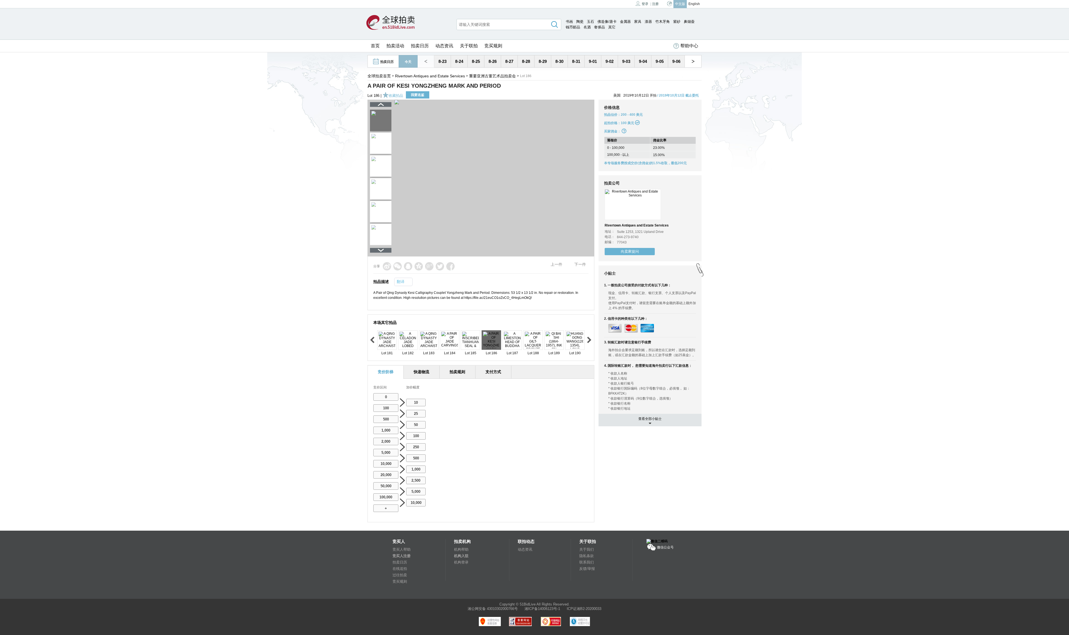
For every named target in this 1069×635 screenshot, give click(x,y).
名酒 (587, 27)
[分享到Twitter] (440, 266)
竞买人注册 (402, 556)
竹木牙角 (662, 21)
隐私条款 (586, 556)
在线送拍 (400, 569)
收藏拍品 (396, 95)
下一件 (580, 264)
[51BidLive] (390, 23)
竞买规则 (493, 45)
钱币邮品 (573, 27)
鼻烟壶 (689, 21)
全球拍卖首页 (379, 76)
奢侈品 (599, 27)
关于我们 (586, 549)
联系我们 (586, 562)
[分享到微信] (397, 266)
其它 (612, 27)
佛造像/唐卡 (607, 21)
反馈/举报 (587, 569)
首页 (375, 45)
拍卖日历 (420, 45)
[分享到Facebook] (450, 266)
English (694, 4)
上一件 (556, 264)
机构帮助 (461, 549)
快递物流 (421, 372)
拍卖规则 (457, 372)
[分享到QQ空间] (419, 266)
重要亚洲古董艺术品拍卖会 (492, 76)
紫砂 (676, 21)
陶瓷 (579, 21)
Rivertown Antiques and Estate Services (430, 76)
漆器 (648, 21)
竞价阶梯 (385, 372)
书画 (569, 21)
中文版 (680, 4)
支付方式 (493, 372)
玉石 (590, 21)
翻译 (400, 281)
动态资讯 (444, 45)
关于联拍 (469, 45)
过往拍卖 (400, 575)
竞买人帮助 (402, 549)
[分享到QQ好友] (408, 266)
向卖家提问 (630, 251)
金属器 (625, 21)
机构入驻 (461, 556)
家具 (637, 21)
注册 (655, 4)
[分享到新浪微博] (387, 266)
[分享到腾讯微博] (429, 266)
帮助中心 (689, 45)
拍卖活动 (395, 45)
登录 (645, 4)
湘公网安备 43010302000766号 (493, 609)
